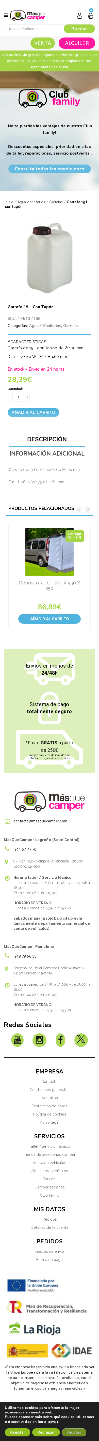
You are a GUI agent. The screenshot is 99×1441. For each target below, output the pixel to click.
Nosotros (49, 1098)
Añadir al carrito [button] (49, 618)
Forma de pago (49, 1259)
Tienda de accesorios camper (49, 1154)
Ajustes (74, 1432)
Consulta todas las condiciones (50, 169)
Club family (49, 1195)
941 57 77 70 (25, 849)
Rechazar (46, 1432)
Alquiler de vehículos (49, 1171)
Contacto (49, 1081)
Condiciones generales (50, 1090)
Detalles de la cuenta (49, 1227)
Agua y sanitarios (31, 202)
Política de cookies (49, 1114)
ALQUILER (77, 43)
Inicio (9, 202)
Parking (50, 1179)
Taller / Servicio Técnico (49, 1146)
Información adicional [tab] (47, 454)
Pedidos (49, 1219)
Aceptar (17, 1432)
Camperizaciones (50, 1187)
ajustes (51, 1422)
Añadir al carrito (33, 413)
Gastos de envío (49, 1251)
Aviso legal (49, 1122)
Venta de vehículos (49, 1163)
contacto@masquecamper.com (40, 821)
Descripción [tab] (47, 439)
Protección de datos (50, 1106)
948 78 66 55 (25, 956)
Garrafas (56, 202)
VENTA (42, 43)
